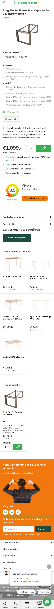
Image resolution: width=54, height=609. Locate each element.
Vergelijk (6, 18)
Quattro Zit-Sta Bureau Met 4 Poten (12, 317)
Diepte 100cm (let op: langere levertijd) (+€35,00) (28, 97)
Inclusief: (7, 83)
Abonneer (43, 529)
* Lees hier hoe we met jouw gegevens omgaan (22, 534)
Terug (3, 3)
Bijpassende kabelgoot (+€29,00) (21, 93)
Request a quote (16, 237)
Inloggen (15, 607)
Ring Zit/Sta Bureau (12, 276)
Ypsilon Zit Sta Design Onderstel (40, 317)
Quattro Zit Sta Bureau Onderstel (38, 277)
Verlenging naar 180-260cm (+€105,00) (24, 105)
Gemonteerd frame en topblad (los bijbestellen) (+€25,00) (27, 77)
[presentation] (48, 34)
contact (14, 464)
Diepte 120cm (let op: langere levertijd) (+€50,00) (28, 101)
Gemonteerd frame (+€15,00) (19, 72)
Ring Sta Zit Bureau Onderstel (12, 413)
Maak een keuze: (11, 52)
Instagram (5, 512)
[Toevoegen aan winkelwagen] (17, 447)
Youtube (18, 512)
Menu (27, 607)
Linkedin (11, 512)
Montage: (8, 65)
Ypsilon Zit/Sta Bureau (13, 357)
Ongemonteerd (13, 69)
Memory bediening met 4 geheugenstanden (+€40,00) (27, 88)
